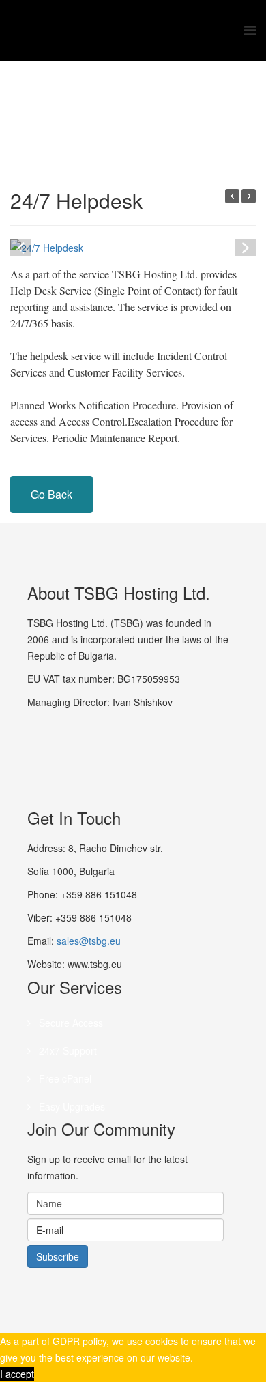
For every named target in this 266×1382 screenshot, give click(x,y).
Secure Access (69, 1022)
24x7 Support (66, 1050)
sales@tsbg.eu (89, 940)
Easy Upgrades (70, 1106)
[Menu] (250, 30)
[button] (245, 246)
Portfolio (171, 113)
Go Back (51, 494)
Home (128, 113)
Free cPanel (63, 1078)
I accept (17, 1374)
